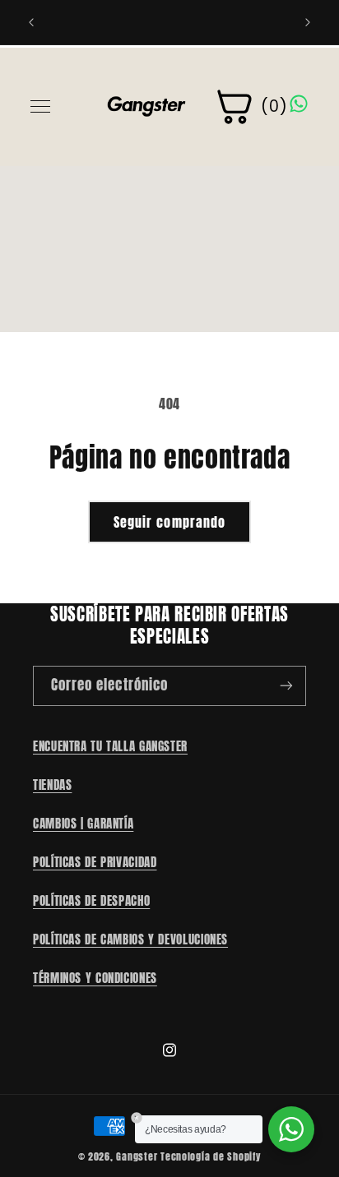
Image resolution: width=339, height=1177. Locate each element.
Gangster (136, 1156)
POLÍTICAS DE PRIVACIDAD (95, 862)
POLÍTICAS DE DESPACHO (91, 901)
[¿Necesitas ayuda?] (291, 1129)
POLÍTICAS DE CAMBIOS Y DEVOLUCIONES (130, 939)
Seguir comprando (169, 522)
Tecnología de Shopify (210, 1156)
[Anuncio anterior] (31, 22)
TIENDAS (52, 785)
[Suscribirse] (286, 686)
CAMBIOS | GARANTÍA (83, 824)
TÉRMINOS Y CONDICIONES (95, 978)
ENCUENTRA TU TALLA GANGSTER (110, 746)
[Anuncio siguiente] (308, 22)
